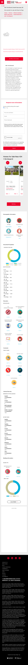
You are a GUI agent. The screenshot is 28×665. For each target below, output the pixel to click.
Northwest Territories (9, 586)
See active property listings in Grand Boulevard (13, 51)
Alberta (15, 583)
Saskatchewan (8, 590)
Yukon (6, 587)
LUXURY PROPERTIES (6, 567)
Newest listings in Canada (20, 607)
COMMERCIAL (5, 568)
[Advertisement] (14, 530)
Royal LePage (14, 2)
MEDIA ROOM (4, 563)
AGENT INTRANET (5, 570)
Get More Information (14, 58)
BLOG (3, 565)
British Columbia (20, 583)
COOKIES (4, 575)
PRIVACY (4, 573)
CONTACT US (4, 562)
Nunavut (9, 587)
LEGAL (3, 571)
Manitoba (4, 590)
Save (7, 193)
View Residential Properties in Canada (8, 607)
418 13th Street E (9, 188)
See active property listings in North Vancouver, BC (14, 49)
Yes (7, 107)
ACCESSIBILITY (5, 576)
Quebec (12, 583)
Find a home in (4, 583)
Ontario (9, 583)
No (4, 107)
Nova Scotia (16, 586)
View (15, 193)
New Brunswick (14, 590)
